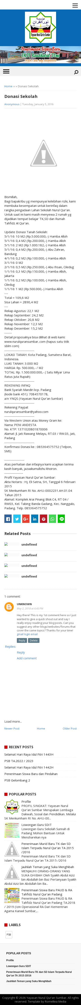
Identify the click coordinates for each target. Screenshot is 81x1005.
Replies (10, 646)
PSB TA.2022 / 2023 (18, 761)
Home (8, 86)
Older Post (70, 728)
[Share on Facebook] (8, 519)
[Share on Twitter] (17, 519)
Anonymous (12, 104)
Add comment (27, 658)
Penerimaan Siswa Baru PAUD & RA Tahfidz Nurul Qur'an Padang (46, 892)
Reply (22, 640)
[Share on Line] (61, 519)
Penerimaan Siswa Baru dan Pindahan (31, 774)
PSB (9, 934)
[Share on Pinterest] (43, 519)
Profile (26, 801)
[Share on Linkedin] (34, 519)
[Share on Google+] (25, 519)
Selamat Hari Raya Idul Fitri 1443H (29, 754)
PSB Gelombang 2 (17, 780)
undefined (29, 544)
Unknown (24, 604)
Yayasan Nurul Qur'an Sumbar (46, 998)
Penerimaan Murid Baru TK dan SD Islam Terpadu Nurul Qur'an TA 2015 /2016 (47, 848)
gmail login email (27, 634)
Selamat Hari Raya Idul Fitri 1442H (29, 767)
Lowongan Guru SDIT (36, 825)
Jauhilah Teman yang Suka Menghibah (47, 867)
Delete (34, 640)
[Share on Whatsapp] (52, 519)
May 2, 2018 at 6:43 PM (30, 608)
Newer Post (11, 728)
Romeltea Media (55, 1001)
